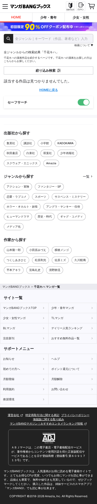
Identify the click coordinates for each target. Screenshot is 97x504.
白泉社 (30, 153)
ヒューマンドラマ (18, 216)
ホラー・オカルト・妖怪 (22, 206)
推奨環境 (8, 399)
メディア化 (14, 226)
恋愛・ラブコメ (16, 196)
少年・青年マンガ (62, 308)
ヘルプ (55, 359)
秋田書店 (12, 153)
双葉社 (47, 153)
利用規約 (8, 389)
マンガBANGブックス (16, 286)
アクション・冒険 (18, 186)
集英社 (11, 143)
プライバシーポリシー (75, 415)
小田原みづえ (37, 250)
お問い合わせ (59, 389)
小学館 (44, 143)
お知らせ (8, 359)
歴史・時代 (45, 216)
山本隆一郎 (14, 250)
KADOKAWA (65, 143)
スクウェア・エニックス (22, 163)
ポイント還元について (65, 369)
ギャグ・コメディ (71, 216)
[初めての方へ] (70, 6)
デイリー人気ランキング (66, 328)
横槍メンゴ (62, 250)
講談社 (28, 143)
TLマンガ (57, 318)
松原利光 (40, 260)
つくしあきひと (16, 260)
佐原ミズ (60, 260)
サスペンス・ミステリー (70, 196)
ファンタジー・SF (49, 186)
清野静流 (54, 270)
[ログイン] (80, 6)
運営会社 (14, 415)
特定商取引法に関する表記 (42, 415)
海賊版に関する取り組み (48, 419)
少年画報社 (67, 153)
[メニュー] (5, 6)
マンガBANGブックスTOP (20, 308)
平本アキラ (14, 270)
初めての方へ (11, 369)
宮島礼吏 (34, 270)
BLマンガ (9, 328)
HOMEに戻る (48, 90)
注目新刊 (8, 338)
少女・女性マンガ (14, 318)
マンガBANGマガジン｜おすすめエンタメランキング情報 (47, 423)
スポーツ (40, 196)
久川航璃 (80, 260)
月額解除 (57, 379)
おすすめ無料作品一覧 (65, 338)
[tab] (16, 17)
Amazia (51, 163)
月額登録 (8, 379)
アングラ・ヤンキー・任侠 (63, 206)
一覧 (86, 176)
